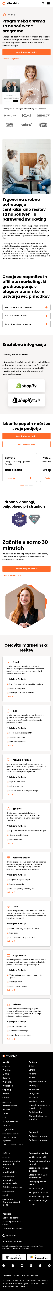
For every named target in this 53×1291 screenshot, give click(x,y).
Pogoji (16, 1275)
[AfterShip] (11, 3)
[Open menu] (48, 3)
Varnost (25, 1275)
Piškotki (34, 1275)
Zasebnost (6, 1275)
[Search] (43, 3)
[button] (26, 307)
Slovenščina (11, 1235)
